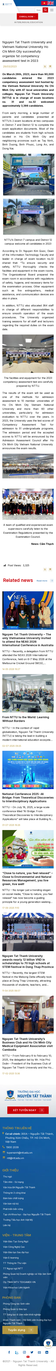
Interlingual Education (28, 22)
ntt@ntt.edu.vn (15, 1158)
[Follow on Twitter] (31, 1352)
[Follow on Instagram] (24, 1352)
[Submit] (45, 10)
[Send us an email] (39, 1352)
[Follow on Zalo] (16, 1352)
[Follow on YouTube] (28, 1357)
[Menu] (52, 10)
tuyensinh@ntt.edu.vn (19, 1152)
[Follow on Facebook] (9, 1352)
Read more (42, 581)
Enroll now (26, 16)
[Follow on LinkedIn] (46, 1352)
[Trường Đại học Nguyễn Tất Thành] (7, 4)
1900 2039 (12, 1147)
